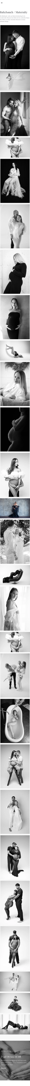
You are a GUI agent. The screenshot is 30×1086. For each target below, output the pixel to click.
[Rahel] (15, 1024)
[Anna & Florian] (15, 226)
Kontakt (3, 1068)
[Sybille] (15, 272)
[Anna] (15, 81)
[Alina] (15, 812)
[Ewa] (15, 903)
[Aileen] (15, 1003)
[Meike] (15, 766)
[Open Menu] (1, 3)
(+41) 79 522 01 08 (11, 1056)
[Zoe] (15, 857)
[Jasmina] (15, 542)
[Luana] (15, 147)
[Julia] (15, 508)
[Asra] (15, 181)
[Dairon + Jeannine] (15, 114)
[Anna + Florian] (15, 675)
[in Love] (15, 47)
